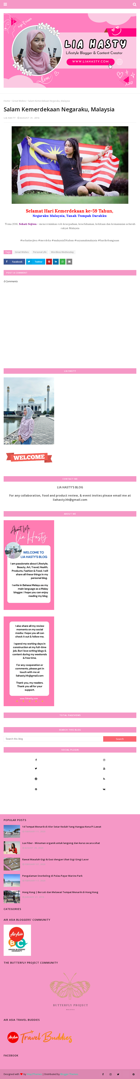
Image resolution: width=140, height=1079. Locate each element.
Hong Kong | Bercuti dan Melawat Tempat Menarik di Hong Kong (60, 892)
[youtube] (104, 768)
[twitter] (36, 768)
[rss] (104, 778)
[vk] (104, 789)
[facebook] (36, 759)
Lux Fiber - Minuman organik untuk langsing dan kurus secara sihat (61, 843)
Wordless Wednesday (62, 252)
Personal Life (39, 252)
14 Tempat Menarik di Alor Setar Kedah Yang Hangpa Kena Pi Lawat (61, 826)
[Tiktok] (36, 799)
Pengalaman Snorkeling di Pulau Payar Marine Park (52, 875)
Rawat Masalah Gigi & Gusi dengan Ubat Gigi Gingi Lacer (55, 859)
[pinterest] (36, 789)
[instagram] (104, 759)
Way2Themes (34, 1074)
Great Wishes (19, 100)
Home (7, 100)
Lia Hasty (10, 117)
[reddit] (36, 778)
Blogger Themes (69, 1074)
